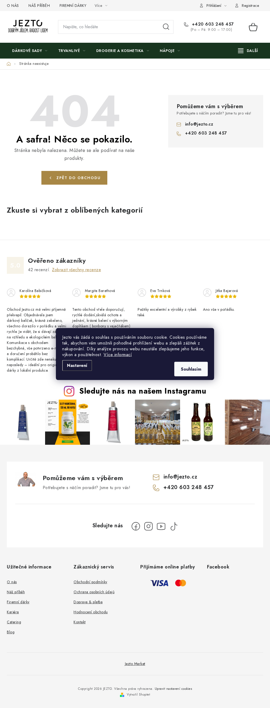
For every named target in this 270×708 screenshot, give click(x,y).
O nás (12, 582)
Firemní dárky (18, 602)
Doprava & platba (88, 602)
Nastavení (77, 365)
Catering (14, 622)
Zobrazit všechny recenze (76, 270)
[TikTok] (174, 526)
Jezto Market (135, 663)
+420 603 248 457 (212, 24)
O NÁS (13, 5)
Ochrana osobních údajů (94, 592)
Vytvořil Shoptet (138, 694)
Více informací (118, 355)
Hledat (166, 27)
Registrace (250, 5)
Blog (11, 632)
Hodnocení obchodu (91, 612)
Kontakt (80, 622)
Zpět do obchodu (78, 177)
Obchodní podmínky (90, 582)
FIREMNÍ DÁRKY (73, 5)
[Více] (248, 51)
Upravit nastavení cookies (173, 688)
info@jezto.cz (199, 124)
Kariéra (13, 612)
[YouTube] (161, 526)
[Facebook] (136, 526)
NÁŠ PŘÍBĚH (39, 5)
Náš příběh (16, 592)
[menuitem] (30, 51)
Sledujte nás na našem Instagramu (142, 390)
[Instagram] (148, 526)
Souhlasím (191, 369)
